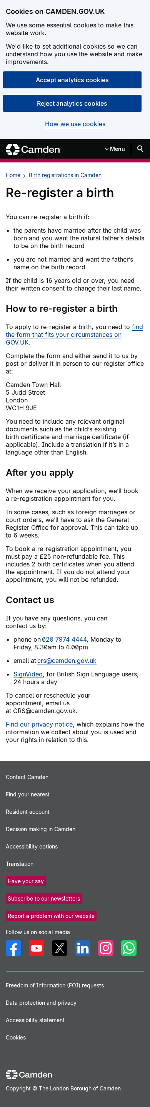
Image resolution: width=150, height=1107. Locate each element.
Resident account (28, 811)
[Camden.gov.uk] (33, 149)
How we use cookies (75, 124)
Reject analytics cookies (72, 103)
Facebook (13, 948)
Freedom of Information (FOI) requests (55, 985)
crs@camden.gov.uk (67, 660)
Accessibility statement (35, 1020)
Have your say (26, 881)
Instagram (105, 948)
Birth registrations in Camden (65, 175)
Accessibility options (32, 846)
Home (13, 175)
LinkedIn (82, 948)
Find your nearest (28, 794)
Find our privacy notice (39, 724)
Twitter (59, 948)
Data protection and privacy (41, 1002)
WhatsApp (129, 948)
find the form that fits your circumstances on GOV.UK (74, 334)
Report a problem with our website (51, 916)
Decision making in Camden (40, 829)
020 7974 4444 (64, 639)
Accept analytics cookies (72, 80)
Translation (19, 863)
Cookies (16, 1037)
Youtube (36, 948)
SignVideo (28, 674)
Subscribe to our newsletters (44, 898)
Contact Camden (27, 777)
